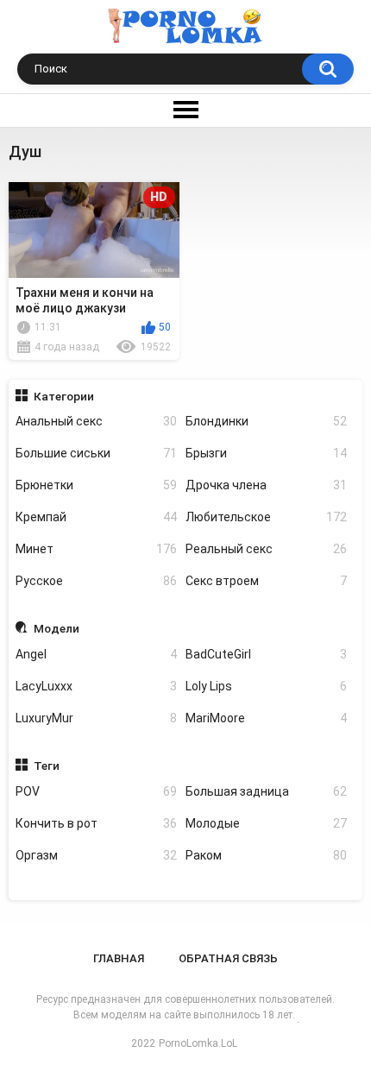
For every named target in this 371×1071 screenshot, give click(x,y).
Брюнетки (96, 485)
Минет (96, 549)
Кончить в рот (96, 823)
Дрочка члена (266, 485)
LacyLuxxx (96, 686)
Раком (266, 855)
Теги (47, 765)
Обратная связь (228, 958)
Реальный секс (266, 549)
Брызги (266, 453)
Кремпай (96, 517)
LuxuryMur (96, 718)
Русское (96, 581)
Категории (64, 396)
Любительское (266, 517)
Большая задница (266, 791)
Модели (56, 628)
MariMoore (266, 718)
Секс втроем (266, 581)
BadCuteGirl (266, 654)
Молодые (266, 823)
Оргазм (96, 855)
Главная (118, 958)
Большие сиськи (96, 453)
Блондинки (266, 421)
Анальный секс (96, 421)
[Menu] (185, 110)
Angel (96, 654)
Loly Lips (266, 686)
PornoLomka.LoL (198, 1043)
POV (96, 791)
